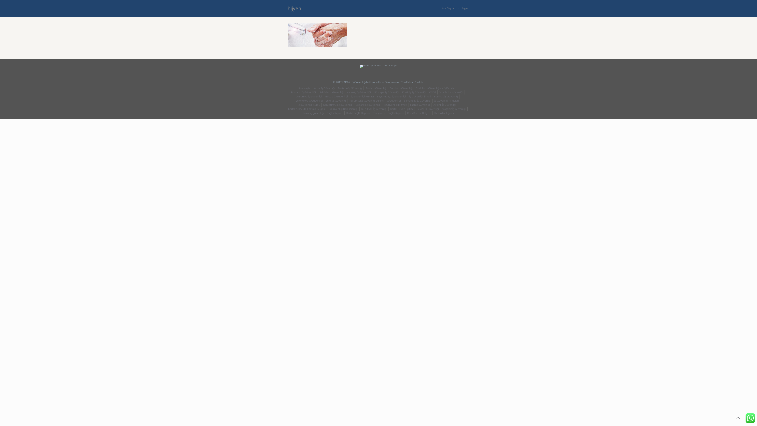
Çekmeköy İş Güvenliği (309, 100)
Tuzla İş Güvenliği (376, 88)
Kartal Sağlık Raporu (358, 113)
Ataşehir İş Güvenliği (454, 109)
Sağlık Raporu (335, 113)
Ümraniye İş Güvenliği (309, 96)
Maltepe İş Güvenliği (350, 88)
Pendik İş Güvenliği (401, 88)
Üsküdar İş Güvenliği (331, 92)
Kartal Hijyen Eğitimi (401, 109)
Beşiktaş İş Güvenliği (446, 96)
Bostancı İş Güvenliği (303, 92)
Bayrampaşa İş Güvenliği (391, 96)
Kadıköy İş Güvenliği (359, 92)
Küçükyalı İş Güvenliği (374, 109)
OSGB (432, 92)
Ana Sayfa (448, 8)
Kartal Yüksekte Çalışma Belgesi (306, 109)
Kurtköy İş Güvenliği (414, 92)
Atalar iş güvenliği (313, 113)
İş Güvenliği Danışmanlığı (343, 109)
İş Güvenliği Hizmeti (395, 104)
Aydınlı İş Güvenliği (445, 104)
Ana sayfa (304, 88)
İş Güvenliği (394, 100)
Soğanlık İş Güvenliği (368, 104)
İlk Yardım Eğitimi (444, 113)
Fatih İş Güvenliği (420, 104)
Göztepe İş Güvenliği (386, 92)
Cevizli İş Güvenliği (428, 109)
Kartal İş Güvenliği (324, 88)
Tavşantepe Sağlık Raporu (388, 113)
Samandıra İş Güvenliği (417, 100)
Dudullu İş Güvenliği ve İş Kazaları (436, 88)
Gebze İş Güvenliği (336, 96)
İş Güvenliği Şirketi (420, 96)
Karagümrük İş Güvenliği (337, 104)
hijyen (465, 8)
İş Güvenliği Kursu (309, 104)
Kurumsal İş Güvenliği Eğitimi (367, 100)
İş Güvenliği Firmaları (446, 100)
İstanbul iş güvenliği (451, 92)
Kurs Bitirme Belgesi (419, 113)
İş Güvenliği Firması (362, 96)
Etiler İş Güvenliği (336, 100)
